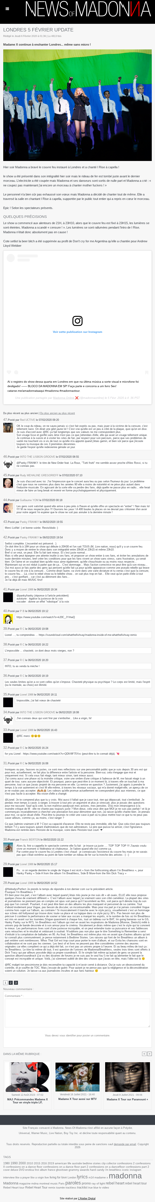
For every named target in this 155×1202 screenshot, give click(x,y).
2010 (30, 1163)
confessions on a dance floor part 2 (65, 1166)
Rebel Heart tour (13, 1187)
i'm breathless (113, 1169)
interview (9, 1177)
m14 (91, 1177)
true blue (93, 1187)
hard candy (97, 1169)
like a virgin (37, 1177)
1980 (6, 1163)
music (54, 1183)
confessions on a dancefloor (107, 1166)
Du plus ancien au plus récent (57, 413)
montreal (44, 1183)
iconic (125, 1169)
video (105, 1187)
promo (86, 1183)
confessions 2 (126, 1163)
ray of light (98, 1183)
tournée (60, 1187)
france (51, 1169)
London (72, 1177)
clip (104, 1163)
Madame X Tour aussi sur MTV (77, 1099)
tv (100, 1187)
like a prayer (22, 1177)
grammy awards (79, 1169)
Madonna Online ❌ (66, 397)
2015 (37, 1163)
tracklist (82, 1187)
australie (77, 1163)
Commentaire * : (14, 995)
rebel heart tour (136, 1183)
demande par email (125, 1144)
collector (111, 1163)
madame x (101, 1177)
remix (51, 1187)
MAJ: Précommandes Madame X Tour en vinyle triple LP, (27, 1101)
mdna (35, 1183)
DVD (21, 1169)
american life (63, 1163)
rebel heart (115, 1183)
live (47, 1177)
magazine (24, 1183)
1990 (14, 1163)
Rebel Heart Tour (36, 1187)
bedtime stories (92, 1163)
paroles (73, 1182)
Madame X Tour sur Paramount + (127, 1099)
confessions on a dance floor (24, 1166)
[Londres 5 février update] (77, 50)
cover (6, 1169)
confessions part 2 (137, 1166)
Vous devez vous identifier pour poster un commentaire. (77, 1035)
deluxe (14, 1169)
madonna (125, 1175)
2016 (44, 1163)
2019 (51, 1163)
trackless (71, 1187)
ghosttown (62, 1169)
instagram (135, 1169)
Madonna (10, 1183)
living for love (58, 1177)
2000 (22, 1163)
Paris (62, 1183)
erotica (29, 1169)
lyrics (82, 1176)
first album (41, 1169)
